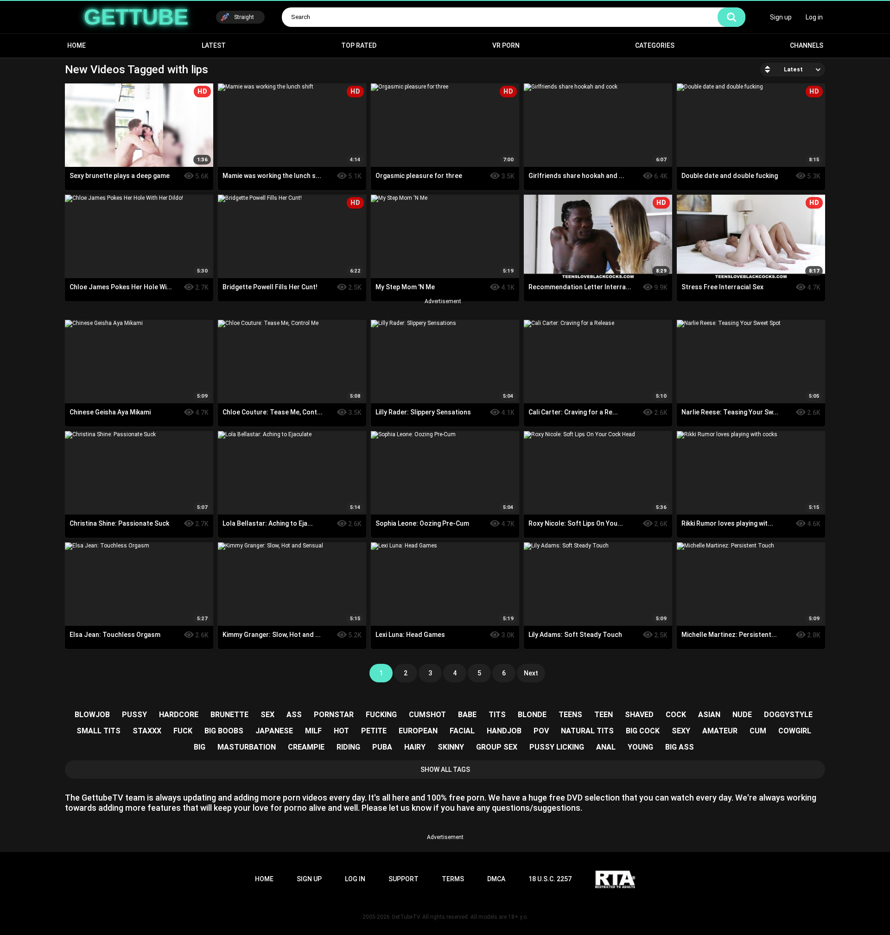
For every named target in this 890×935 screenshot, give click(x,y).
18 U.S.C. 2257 (550, 879)
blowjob (92, 714)
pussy (134, 714)
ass (294, 714)
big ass (679, 747)
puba (382, 747)
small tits (98, 730)
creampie (306, 747)
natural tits (587, 730)
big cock (643, 730)
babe (467, 714)
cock (676, 714)
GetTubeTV (406, 917)
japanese (274, 730)
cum (758, 730)
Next (531, 673)
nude (742, 714)
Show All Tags (445, 769)
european (418, 730)
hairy (415, 747)
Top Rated (358, 45)
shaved (639, 714)
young (640, 747)
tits (497, 714)
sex (267, 714)
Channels (806, 45)
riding (348, 747)
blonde (532, 714)
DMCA (496, 879)
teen (603, 714)
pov (541, 730)
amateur (719, 730)
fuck (182, 730)
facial (462, 730)
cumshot (427, 714)
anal (606, 747)
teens (570, 714)
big (199, 747)
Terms (453, 879)
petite (374, 730)
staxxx (147, 730)
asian (709, 714)
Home (76, 45)
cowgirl (794, 730)
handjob (504, 730)
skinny (451, 747)
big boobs (223, 730)
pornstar (334, 714)
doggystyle (788, 714)
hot (341, 730)
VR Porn (506, 45)
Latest (214, 45)
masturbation (246, 747)
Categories (654, 45)
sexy (681, 730)
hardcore (178, 714)
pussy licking (556, 747)
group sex (496, 747)
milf (313, 730)
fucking (381, 714)
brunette (229, 714)
